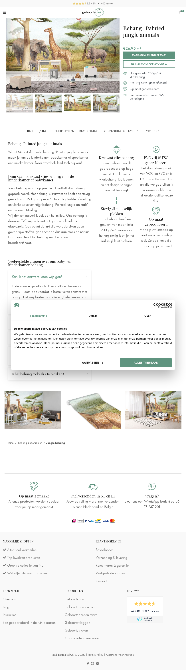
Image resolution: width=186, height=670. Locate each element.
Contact (101, 581)
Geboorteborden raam (81, 614)
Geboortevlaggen (77, 622)
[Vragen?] (152, 486)
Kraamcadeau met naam (82, 638)
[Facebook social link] (88, 663)
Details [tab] (93, 315)
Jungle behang (55, 442)
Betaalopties (104, 550)
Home (10, 442)
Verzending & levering (111, 557)
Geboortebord (75, 599)
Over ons (9, 599)
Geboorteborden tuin (79, 607)
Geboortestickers (76, 630)
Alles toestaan (146, 362)
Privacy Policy (95, 654)
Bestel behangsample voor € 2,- (149, 63)
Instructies (9, 614)
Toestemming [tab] (38, 315)
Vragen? (152, 495)
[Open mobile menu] (4, 12)
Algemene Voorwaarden (120, 654)
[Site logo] (93, 12)
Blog (6, 607)
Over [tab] (147, 315)
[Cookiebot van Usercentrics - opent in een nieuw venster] (156, 305)
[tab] (37, 131)
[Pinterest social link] (97, 663)
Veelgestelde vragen (110, 573)
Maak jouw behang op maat (149, 55)
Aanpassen (90, 362)
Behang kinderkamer (30, 442)
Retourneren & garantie (112, 565)
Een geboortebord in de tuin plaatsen (29, 622)
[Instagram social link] (92, 663)
